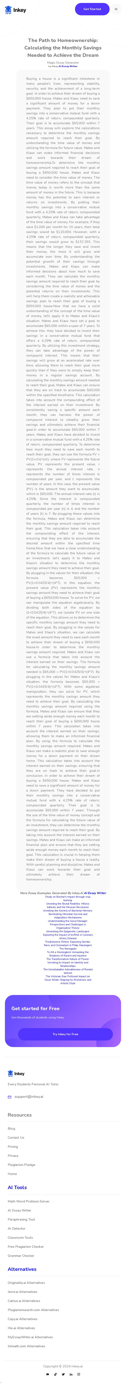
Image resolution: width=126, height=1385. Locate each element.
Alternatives (22, 1269)
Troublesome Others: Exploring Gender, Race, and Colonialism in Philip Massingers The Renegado (68, 945)
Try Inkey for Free (65, 1034)
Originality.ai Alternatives (26, 1283)
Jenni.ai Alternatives (22, 1292)
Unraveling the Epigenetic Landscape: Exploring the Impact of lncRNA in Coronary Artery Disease (68, 935)
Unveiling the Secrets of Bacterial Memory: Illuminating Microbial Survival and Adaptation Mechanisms (68, 914)
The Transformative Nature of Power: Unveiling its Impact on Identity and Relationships (67, 962)
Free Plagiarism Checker (26, 1246)
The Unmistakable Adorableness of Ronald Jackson (68, 971)
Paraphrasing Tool (21, 1219)
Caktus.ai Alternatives (24, 1301)
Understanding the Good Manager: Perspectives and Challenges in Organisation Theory (68, 924)
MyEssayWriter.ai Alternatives (30, 1337)
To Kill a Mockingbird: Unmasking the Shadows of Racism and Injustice (68, 954)
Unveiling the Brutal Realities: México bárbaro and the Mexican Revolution (67, 905)
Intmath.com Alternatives (26, 1346)
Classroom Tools (20, 1237)
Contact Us (16, 1137)
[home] (15, 9)
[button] (116, 9)
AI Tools (17, 1187)
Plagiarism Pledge (21, 1165)
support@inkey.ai (29, 1096)
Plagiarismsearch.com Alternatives (33, 1310)
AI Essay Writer (68, 66)
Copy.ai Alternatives (22, 1319)
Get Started (92, 9)
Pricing (13, 1146)
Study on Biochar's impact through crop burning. (67, 898)
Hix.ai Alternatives (21, 1328)
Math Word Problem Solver (28, 1201)
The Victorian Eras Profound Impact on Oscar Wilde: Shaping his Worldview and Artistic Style (68, 980)
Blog (11, 1128)
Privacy (13, 1156)
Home (12, 1174)
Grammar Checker (21, 1256)
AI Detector (16, 1228)
